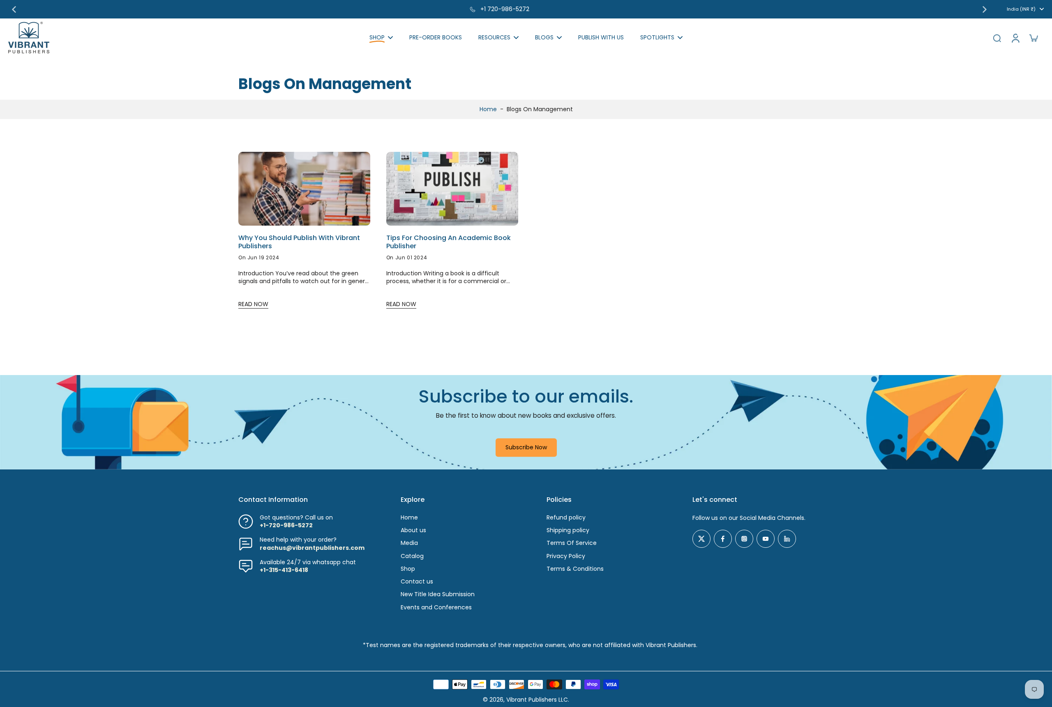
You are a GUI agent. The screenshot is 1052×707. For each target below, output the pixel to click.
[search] (997, 38)
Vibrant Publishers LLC (537, 700)
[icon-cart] (1033, 38)
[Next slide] (984, 9)
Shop (408, 569)
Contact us (417, 582)
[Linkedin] (787, 539)
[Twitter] (701, 539)
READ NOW (253, 304)
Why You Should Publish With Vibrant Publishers (299, 242)
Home (488, 109)
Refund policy (566, 518)
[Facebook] (723, 539)
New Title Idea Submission (438, 594)
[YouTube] (766, 539)
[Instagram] (744, 539)
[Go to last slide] (14, 9)
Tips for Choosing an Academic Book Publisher (448, 242)
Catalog (412, 556)
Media (409, 543)
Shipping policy (568, 530)
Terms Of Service (572, 543)
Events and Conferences (436, 607)
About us (413, 530)
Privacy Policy (566, 556)
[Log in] (1015, 37)
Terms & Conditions (575, 569)
